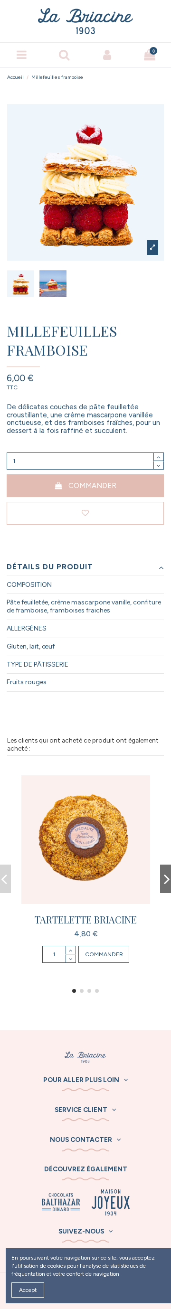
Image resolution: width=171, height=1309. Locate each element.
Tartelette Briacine (86, 919)
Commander (92, 485)
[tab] (85, 567)
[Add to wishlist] (85, 513)
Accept (28, 1290)
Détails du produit (50, 567)
